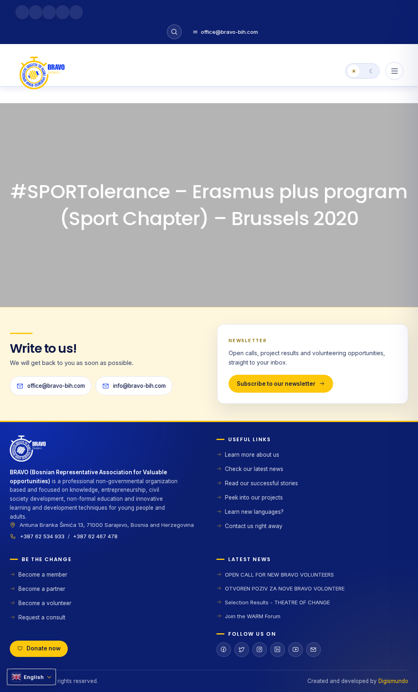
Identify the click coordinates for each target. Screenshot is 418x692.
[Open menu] (394, 71)
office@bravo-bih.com (225, 32)
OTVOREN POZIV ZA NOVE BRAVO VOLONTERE (285, 588)
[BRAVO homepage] (106, 452)
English (34, 677)
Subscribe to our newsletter (276, 383)
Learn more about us (252, 454)
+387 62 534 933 (42, 536)
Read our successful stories (261, 483)
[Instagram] (259, 649)
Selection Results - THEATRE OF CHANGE (277, 602)
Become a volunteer (44, 603)
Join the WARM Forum (252, 616)
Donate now (43, 648)
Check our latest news (254, 469)
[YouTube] (295, 649)
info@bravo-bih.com (139, 385)
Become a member (42, 574)
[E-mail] (313, 649)
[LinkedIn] (277, 649)
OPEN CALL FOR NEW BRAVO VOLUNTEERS (279, 574)
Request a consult (41, 617)
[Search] (174, 31)
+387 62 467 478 (95, 536)
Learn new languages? (254, 511)
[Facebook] (223, 649)
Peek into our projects (254, 497)
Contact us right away (253, 526)
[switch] (362, 71)
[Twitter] (241, 649)
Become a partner (41, 589)
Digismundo (393, 681)
